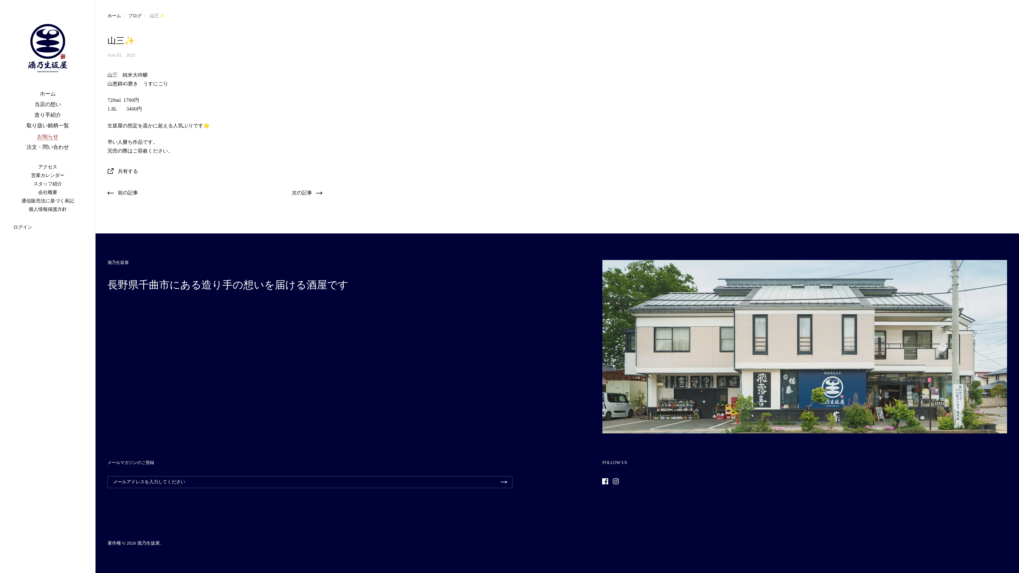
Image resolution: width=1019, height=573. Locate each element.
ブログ (135, 15)
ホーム (114, 15)
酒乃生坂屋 (148, 543)
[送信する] (504, 482)
